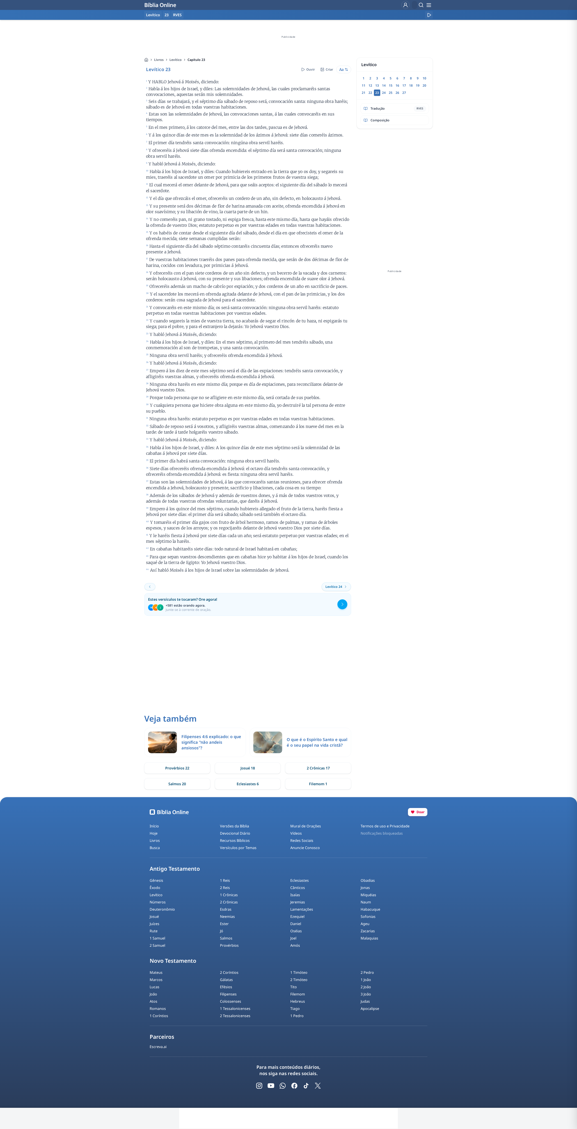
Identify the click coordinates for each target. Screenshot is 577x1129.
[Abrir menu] (429, 5)
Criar (329, 69)
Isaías (295, 894)
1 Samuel (157, 938)
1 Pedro (297, 1015)
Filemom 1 (318, 783)
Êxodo (155, 887)
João (153, 994)
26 (397, 92)
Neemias (227, 916)
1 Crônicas (229, 894)
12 (370, 85)
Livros (159, 60)
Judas (365, 1001)
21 (363, 92)
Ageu (365, 923)
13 (377, 85)
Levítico (175, 60)
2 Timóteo (298, 979)
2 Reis (225, 887)
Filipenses (228, 994)
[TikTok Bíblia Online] (306, 1085)
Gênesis (156, 880)
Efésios (226, 986)
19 (417, 85)
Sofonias (368, 916)
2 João (366, 986)
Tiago (295, 1008)
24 (384, 92)
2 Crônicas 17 (318, 768)
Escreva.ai (158, 1046)
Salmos (226, 938)
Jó (221, 930)
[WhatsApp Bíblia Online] (282, 1085)
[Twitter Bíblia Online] (317, 1085)
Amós (295, 945)
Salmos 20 (177, 783)
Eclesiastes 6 (248, 783)
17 (404, 85)
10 (424, 78)
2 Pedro (367, 972)
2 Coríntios (229, 972)
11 (363, 85)
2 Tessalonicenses (235, 1015)
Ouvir (310, 69)
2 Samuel (157, 945)
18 (411, 85)
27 (404, 92)
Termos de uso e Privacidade (385, 826)
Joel (293, 938)
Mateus (156, 972)
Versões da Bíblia (234, 826)
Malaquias (369, 938)
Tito (293, 986)
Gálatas (226, 979)
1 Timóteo (298, 972)
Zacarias (368, 930)
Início (154, 826)
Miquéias (368, 894)
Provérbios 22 (177, 768)
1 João (366, 979)
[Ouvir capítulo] (429, 15)
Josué (154, 916)
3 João (366, 994)
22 (370, 92)
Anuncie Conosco (305, 847)
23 (167, 14)
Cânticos (297, 887)
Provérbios (229, 945)
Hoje (154, 833)
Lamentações (301, 909)
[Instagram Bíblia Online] (259, 1085)
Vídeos (296, 833)
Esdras (225, 909)
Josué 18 (247, 768)
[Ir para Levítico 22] (149, 586)
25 (390, 92)
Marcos (156, 979)
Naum (366, 902)
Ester (224, 923)
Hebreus (297, 1001)
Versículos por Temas (238, 847)
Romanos (158, 1008)
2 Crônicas (229, 902)
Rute (154, 930)
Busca (155, 847)
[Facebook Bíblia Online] (294, 1085)
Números (158, 902)
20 (424, 85)
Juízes (154, 923)
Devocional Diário (235, 833)
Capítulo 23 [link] (196, 60)
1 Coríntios (159, 1015)
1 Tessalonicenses (235, 1008)
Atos (153, 1001)
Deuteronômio (162, 909)
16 (397, 85)
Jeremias (297, 902)
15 (390, 85)
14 (384, 85)
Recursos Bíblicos (235, 840)
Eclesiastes (299, 880)
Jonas (365, 887)
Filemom (297, 994)
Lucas (154, 986)
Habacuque (370, 909)
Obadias (368, 880)
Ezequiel (297, 916)
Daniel (295, 923)
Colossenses (230, 1001)
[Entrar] (405, 5)
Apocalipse (370, 1008)
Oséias (296, 930)
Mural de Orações (305, 826)
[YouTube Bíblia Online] (271, 1085)
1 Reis (225, 880)
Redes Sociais (301, 840)
